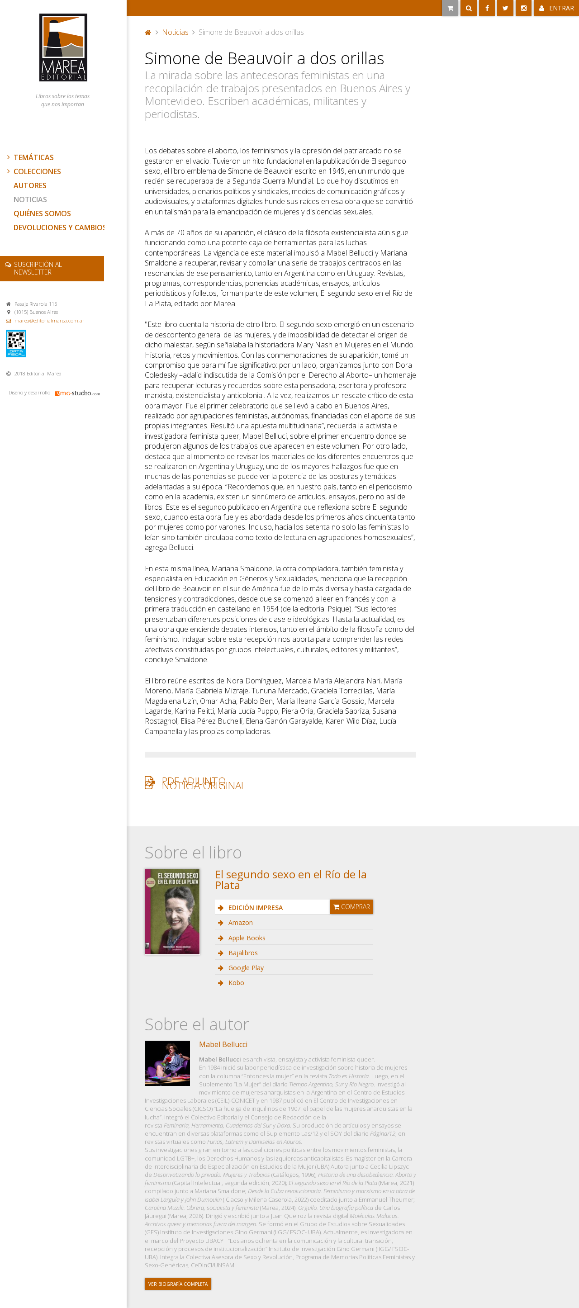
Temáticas (34, 157)
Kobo (235, 982)
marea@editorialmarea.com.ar (49, 320)
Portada (148, 31)
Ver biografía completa (178, 1284)
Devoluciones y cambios (60, 227)
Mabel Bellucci (223, 1044)
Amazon (240, 922)
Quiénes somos (42, 213)
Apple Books (246, 938)
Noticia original (204, 785)
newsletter (38, 268)
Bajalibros (242, 952)
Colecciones (37, 171)
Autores (30, 185)
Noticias (30, 199)
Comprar (354, 906)
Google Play (245, 967)
